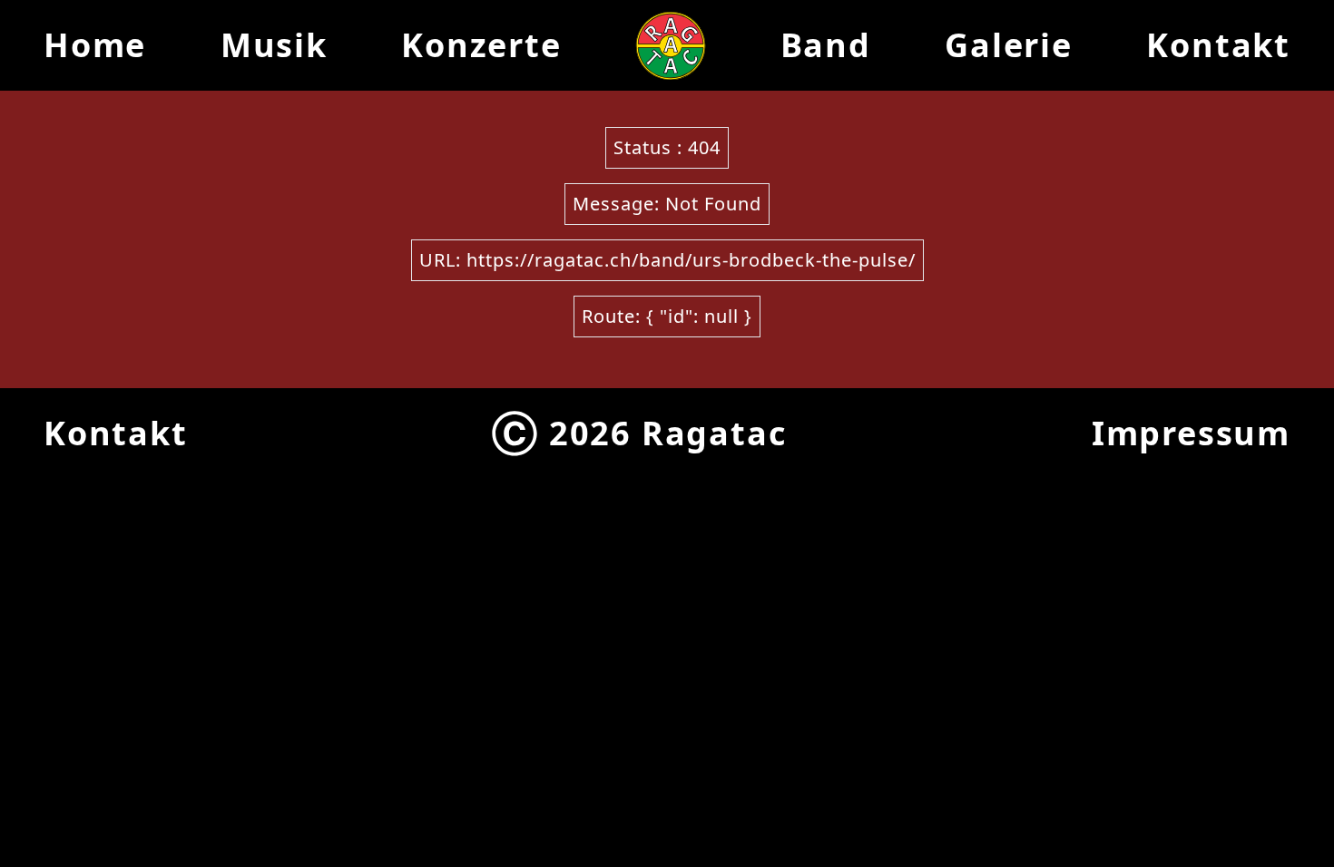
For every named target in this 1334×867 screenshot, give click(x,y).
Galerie (1009, 45)
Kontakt (1218, 45)
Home (95, 45)
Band (825, 45)
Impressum (1191, 433)
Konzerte (481, 45)
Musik (274, 45)
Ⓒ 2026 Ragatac (639, 433)
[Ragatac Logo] (671, 45)
